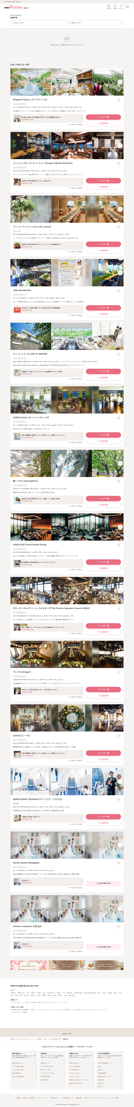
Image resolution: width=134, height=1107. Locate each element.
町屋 (99, 993)
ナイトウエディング (57, 1009)
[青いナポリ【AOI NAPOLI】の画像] (67, 463)
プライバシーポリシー (42, 1098)
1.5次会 (32, 1009)
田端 (120, 993)
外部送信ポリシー (56, 1098)
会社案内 (18, 1098)
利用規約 (25, 1098)
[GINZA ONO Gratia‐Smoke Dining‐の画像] (67, 527)
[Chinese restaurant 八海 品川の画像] (67, 908)
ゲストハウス (63, 1002)
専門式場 (33, 1002)
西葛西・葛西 (78, 993)
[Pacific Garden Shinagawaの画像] (67, 845)
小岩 (63, 993)
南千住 (50, 995)
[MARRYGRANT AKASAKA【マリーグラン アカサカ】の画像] (67, 781)
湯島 (115, 993)
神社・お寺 (41, 1002)
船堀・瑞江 (70, 993)
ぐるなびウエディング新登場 (18, 1012)
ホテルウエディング (51, 1002)
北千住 (104, 993)
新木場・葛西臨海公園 (90, 993)
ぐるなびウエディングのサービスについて (96, 1098)
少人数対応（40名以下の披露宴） (19, 1009)
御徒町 (110, 993)
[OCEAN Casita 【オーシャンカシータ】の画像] (67, 399)
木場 (38, 995)
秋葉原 (33, 993)
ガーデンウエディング (43, 1009)
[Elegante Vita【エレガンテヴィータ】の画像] (67, 82)
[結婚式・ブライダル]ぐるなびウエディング (22, 1039)
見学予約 (105, 123)
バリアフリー (102, 1009)
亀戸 (21, 995)
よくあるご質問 (113, 1098)
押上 (11, 995)
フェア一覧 (105, 117)
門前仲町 (12, 993)
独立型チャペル (69, 1009)
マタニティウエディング (90, 1009)
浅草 (44, 993)
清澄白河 (32, 995)
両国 (16, 995)
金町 (65, 995)
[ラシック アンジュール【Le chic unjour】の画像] (67, 209)
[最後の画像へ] (120, 81)
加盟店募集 (79, 1098)
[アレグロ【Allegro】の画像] (67, 654)
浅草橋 (58, 993)
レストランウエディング (17, 1002)
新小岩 (26, 995)
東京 (45, 1039)
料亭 (27, 1002)
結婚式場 (39, 1039)
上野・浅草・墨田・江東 (55, 1039)
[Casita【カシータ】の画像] (67, 718)
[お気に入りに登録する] (118, 100)
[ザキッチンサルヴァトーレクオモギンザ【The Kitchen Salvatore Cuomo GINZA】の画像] (67, 590)
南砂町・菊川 (21, 993)
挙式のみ (78, 1009)
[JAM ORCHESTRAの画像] (67, 272)
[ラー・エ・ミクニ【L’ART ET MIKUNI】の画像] (67, 336)
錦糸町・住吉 (51, 993)
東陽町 (44, 995)
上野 (28, 993)
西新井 (60, 995)
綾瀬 (55, 995)
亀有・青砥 (71, 995)
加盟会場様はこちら (68, 1098)
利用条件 (32, 1098)
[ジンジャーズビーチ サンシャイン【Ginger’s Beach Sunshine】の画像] (67, 145)
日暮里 (39, 993)
